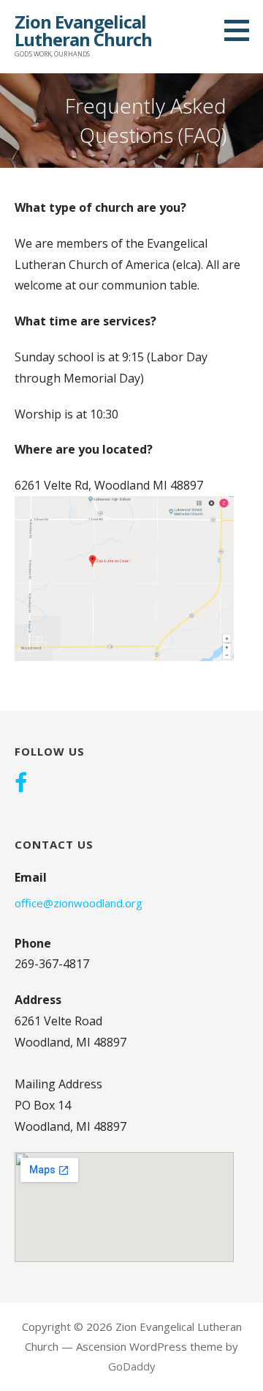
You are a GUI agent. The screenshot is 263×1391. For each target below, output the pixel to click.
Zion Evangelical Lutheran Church (83, 30)
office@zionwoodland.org (78, 903)
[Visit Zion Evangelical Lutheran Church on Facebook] (21, 784)
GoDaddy (132, 1366)
